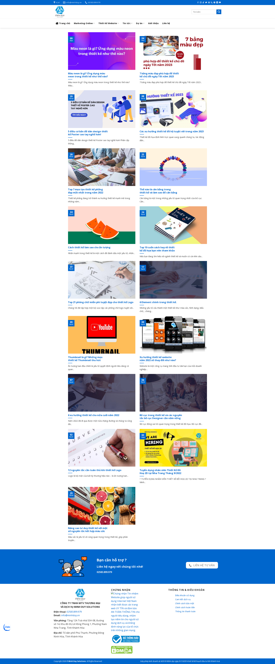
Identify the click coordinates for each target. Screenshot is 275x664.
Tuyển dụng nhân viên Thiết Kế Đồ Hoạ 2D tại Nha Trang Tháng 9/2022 (160, 472)
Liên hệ (166, 23)
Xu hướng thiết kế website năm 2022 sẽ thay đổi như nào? (158, 359)
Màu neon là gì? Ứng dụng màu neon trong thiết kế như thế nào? (88, 75)
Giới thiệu (153, 23)
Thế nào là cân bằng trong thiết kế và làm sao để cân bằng (158, 191)
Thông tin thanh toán (185, 611)
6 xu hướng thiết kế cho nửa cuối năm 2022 (93, 415)
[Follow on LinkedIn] (217, 3)
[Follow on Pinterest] (214, 3)
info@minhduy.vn (70, 615)
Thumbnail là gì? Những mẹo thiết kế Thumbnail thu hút (85, 359)
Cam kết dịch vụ (183, 599)
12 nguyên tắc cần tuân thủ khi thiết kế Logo (94, 470)
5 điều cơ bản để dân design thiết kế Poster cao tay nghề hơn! (88, 133)
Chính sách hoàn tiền (185, 607)
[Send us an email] (209, 3)
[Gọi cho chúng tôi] (212, 3)
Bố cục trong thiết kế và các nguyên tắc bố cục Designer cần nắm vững (161, 417)
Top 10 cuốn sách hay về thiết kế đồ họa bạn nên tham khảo (157, 249)
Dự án (139, 23)
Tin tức (126, 23)
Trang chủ (64, 23)
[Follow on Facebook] (198, 3)
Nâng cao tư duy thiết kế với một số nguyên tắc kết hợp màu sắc (87, 530)
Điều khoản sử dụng (185, 595)
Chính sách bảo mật (184, 603)
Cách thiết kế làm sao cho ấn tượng (89, 247)
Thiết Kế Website (107, 23)
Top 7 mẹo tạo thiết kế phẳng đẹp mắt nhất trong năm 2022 (85, 191)
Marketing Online (83, 23)
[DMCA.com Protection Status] (121, 649)
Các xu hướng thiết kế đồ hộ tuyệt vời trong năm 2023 (172, 131)
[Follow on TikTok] (203, 3)
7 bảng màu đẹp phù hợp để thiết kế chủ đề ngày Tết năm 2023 (159, 75)
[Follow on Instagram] (201, 3)
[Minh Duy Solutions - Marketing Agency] (75, 12)
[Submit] (218, 11)
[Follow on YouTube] (220, 3)
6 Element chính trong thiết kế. (158, 302)
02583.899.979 (74, 611)
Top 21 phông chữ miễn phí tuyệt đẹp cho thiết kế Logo (100, 302)
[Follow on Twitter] (206, 3)
